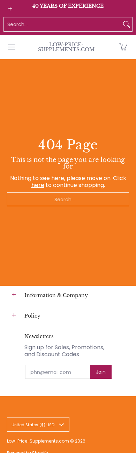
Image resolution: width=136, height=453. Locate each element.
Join (101, 371)
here (37, 185)
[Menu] (11, 47)
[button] (123, 47)
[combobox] (62, 24)
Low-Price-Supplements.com (66, 47)
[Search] (126, 24)
